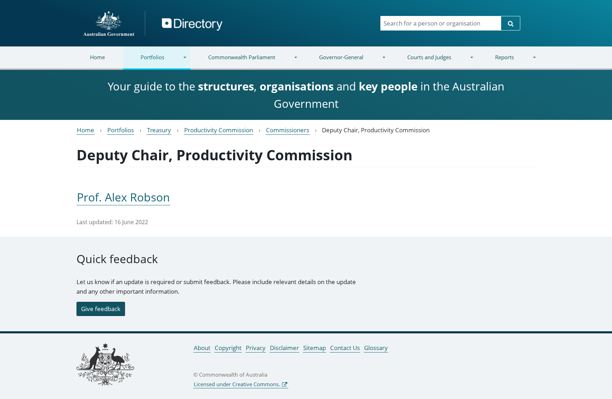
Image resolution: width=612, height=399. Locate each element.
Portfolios (143, 62)
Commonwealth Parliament (233, 62)
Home (97, 57)
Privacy (256, 348)
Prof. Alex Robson (123, 197)
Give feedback (100, 309)
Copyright (228, 348)
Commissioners (287, 130)
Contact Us (345, 348)
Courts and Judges (420, 62)
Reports (495, 62)
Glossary (376, 348)
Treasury (159, 130)
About (202, 348)
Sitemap (314, 348)
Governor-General (332, 62)
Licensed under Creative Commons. (237, 384)
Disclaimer (284, 348)
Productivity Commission (218, 130)
